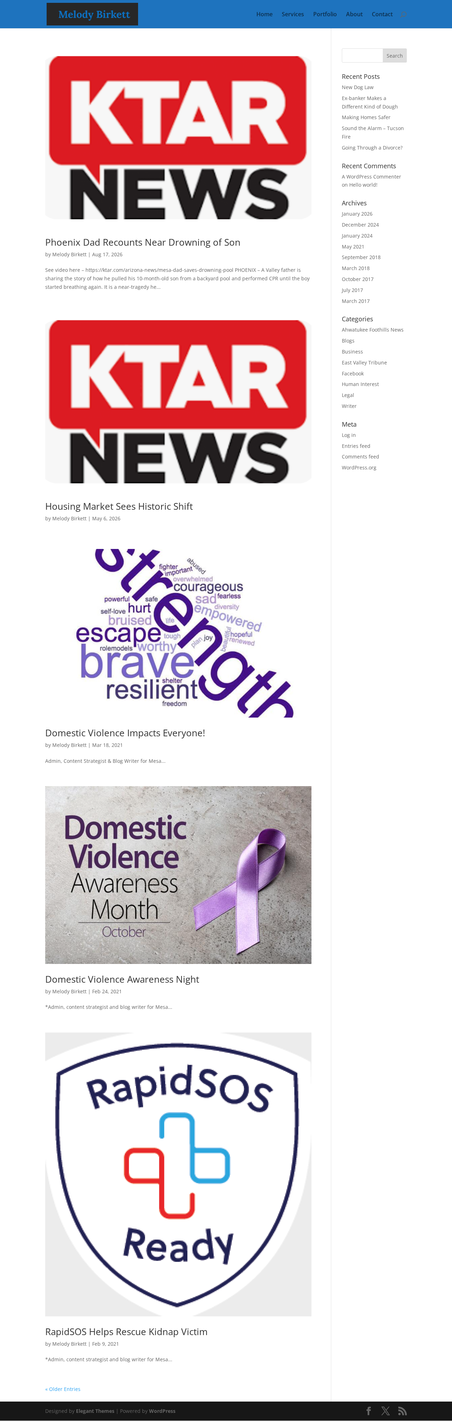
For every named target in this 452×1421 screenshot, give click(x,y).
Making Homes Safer (366, 117)
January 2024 (357, 235)
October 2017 (358, 279)
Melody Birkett (69, 254)
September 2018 (361, 257)
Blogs (348, 340)
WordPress (162, 1411)
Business (352, 351)
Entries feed (356, 446)
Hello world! (363, 184)
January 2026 (357, 213)
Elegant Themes (95, 1411)
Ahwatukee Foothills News (373, 329)
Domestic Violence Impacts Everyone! (125, 732)
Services (293, 15)
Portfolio (325, 15)
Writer (349, 406)
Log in (349, 435)
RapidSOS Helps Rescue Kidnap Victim (126, 1331)
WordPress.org (359, 467)
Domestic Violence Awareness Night (122, 979)
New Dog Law (358, 87)
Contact (382, 15)
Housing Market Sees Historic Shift (119, 506)
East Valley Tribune (364, 362)
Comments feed (360, 456)
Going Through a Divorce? (372, 147)
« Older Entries (63, 1389)
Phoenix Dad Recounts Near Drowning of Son (142, 242)
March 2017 (356, 301)
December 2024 (360, 224)
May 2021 (353, 246)
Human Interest (360, 384)
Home (264, 15)
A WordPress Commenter (371, 176)
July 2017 (352, 290)
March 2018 (356, 268)
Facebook (353, 373)
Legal (348, 395)
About (354, 15)
